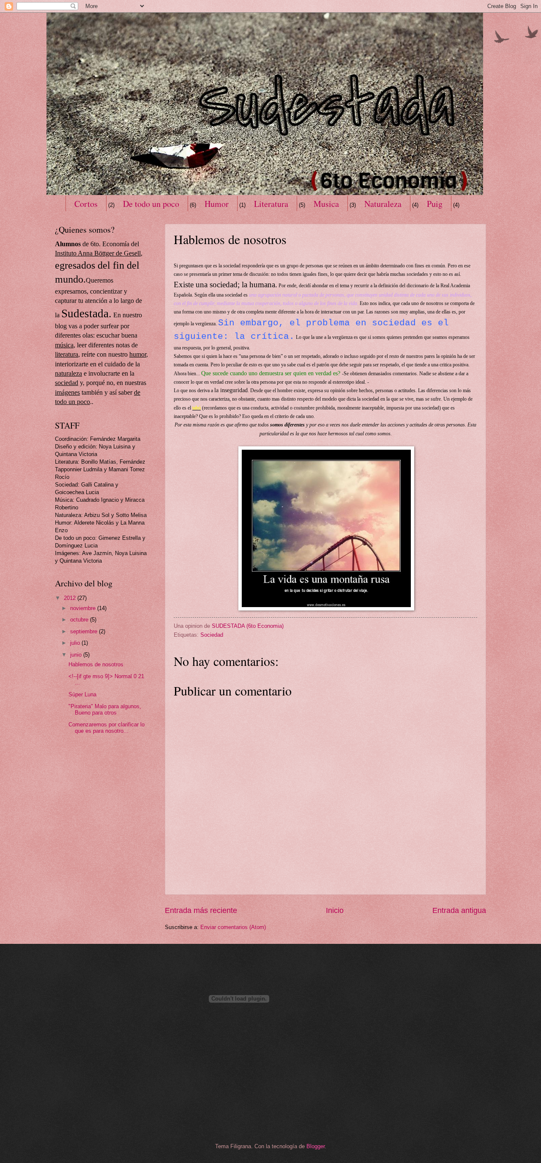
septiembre (84, 631)
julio (76, 643)
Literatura (271, 203)
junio (76, 655)
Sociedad (211, 635)
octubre (80, 619)
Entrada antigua (459, 910)
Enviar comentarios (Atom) (233, 927)
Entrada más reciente (201, 910)
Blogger (315, 1146)
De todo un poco (151, 203)
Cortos (86, 203)
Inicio (335, 910)
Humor (217, 203)
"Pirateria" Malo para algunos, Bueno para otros (104, 709)
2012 (70, 598)
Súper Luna (82, 694)
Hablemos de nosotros (95, 664)
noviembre (83, 608)
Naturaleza (383, 203)
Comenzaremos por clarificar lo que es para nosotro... (106, 727)
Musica (326, 203)
